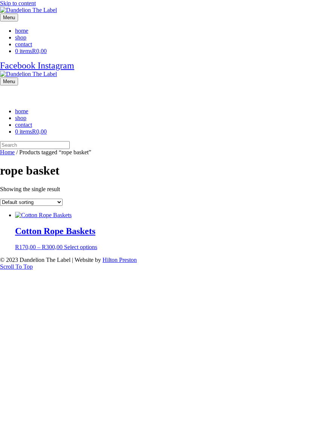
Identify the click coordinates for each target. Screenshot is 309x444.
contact (23, 44)
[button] (16, 266)
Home (7, 152)
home (21, 30)
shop (20, 37)
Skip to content (18, 3)
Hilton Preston (119, 260)
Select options (80, 247)
